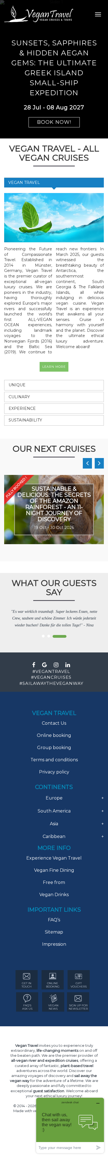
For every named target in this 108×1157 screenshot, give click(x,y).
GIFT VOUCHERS (79, 984)
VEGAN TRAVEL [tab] (24, 182)
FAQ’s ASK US (27, 1007)
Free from (54, 882)
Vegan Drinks (54, 894)
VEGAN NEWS (53, 1007)
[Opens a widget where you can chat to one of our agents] (70, 1125)
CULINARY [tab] (19, 396)
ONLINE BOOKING (53, 984)
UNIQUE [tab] (17, 384)
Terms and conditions (54, 759)
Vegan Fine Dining (54, 870)
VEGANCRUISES (52, 677)
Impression (54, 944)
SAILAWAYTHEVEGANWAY (52, 683)
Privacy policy (54, 772)
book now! (54, 122)
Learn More (54, 367)
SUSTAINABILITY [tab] (25, 420)
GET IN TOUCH (27, 984)
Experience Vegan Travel (54, 858)
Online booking (54, 735)
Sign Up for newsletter (78, 1007)
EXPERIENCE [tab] (22, 408)
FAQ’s (54, 919)
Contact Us (54, 723)
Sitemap (54, 932)
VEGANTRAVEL (52, 671)
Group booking (54, 747)
